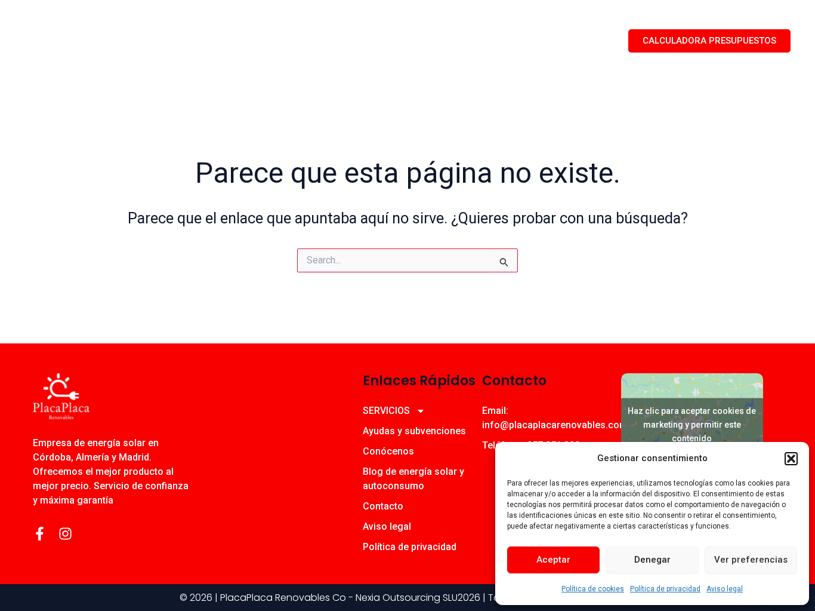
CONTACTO (569, 41)
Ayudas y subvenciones (414, 431)
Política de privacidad (665, 589)
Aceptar (553, 559)
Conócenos (388, 451)
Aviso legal (724, 589)
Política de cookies (592, 589)
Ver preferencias (751, 559)
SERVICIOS (194, 41)
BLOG (505, 41)
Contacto (383, 506)
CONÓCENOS (291, 41)
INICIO (132, 41)
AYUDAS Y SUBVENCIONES (407, 41)
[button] (791, 459)
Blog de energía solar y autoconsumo (413, 479)
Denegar (652, 559)
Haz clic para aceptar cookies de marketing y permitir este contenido (692, 424)
